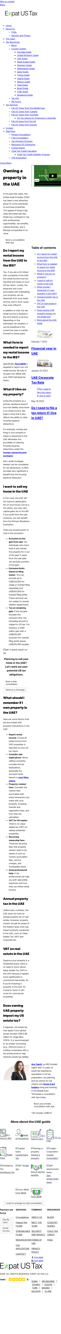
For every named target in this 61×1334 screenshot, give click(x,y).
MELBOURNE (48, 1281)
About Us (10, 29)
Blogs (14, 45)
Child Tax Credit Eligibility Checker (33, 154)
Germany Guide (24, 65)
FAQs (14, 32)
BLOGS (50, 1217)
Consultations (22, 1217)
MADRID (46, 1288)
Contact (9, 128)
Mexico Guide (23, 82)
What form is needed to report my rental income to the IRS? (47, 267)
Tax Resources (13, 42)
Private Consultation (20, 134)
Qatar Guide (22, 72)
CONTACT (21, 1254)
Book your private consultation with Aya (44, 1105)
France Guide (23, 75)
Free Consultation (19, 138)
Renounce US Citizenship (23, 144)
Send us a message (15, 689)
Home (8, 25)
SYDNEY (36, 1284)
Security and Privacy (21, 35)
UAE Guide (22, 58)
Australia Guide (24, 52)
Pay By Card (6, 1221)
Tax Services (12, 105)
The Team (10, 39)
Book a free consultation (11, 683)
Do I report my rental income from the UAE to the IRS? (47, 257)
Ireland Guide (23, 78)
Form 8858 (20, 364)
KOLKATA (36, 1291)
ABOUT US (36, 1217)
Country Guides (18, 49)
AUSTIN (48, 1284)
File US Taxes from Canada (24, 111)
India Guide (22, 85)
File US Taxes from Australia (24, 115)
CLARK (48, 1291)
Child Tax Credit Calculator (24, 151)
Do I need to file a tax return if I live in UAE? (44, 413)
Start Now (10, 131)
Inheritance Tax (7, 1172)
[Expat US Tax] (21, 20)
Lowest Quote (18, 148)
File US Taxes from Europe (24, 125)
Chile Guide (22, 91)
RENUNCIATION (23, 1240)
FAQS (50, 1240)
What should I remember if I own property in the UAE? (47, 290)
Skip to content (7, 1)
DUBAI (34, 1281)
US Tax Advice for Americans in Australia (36, 118)
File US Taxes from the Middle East (28, 108)
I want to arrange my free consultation (24, 1203)
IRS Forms (16, 101)
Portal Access (6, 1229)
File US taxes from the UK (23, 121)
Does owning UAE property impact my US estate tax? (46, 313)
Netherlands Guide (26, 68)
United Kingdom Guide (27, 55)
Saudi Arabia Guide (26, 62)
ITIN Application (19, 158)
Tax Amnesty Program (22, 141)
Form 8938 (36, 1196)
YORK (35, 1288)
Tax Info (15, 98)
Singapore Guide (25, 95)
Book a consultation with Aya (15, 241)
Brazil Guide (22, 88)
